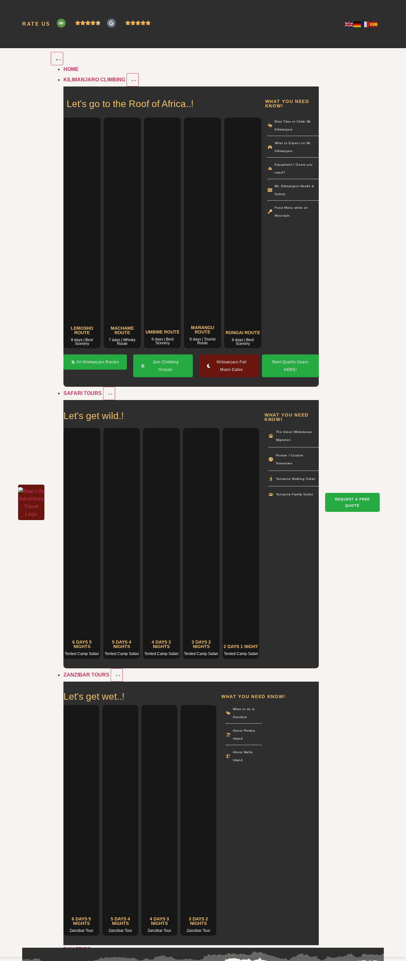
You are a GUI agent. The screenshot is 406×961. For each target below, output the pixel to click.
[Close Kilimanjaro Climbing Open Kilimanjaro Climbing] (133, 79)
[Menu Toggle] (57, 58)
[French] (366, 24)
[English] (349, 24)
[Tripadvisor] (61, 23)
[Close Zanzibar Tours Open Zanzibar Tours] (117, 675)
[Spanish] (374, 24)
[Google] (111, 23)
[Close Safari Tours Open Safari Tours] (109, 393)
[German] (357, 24)
